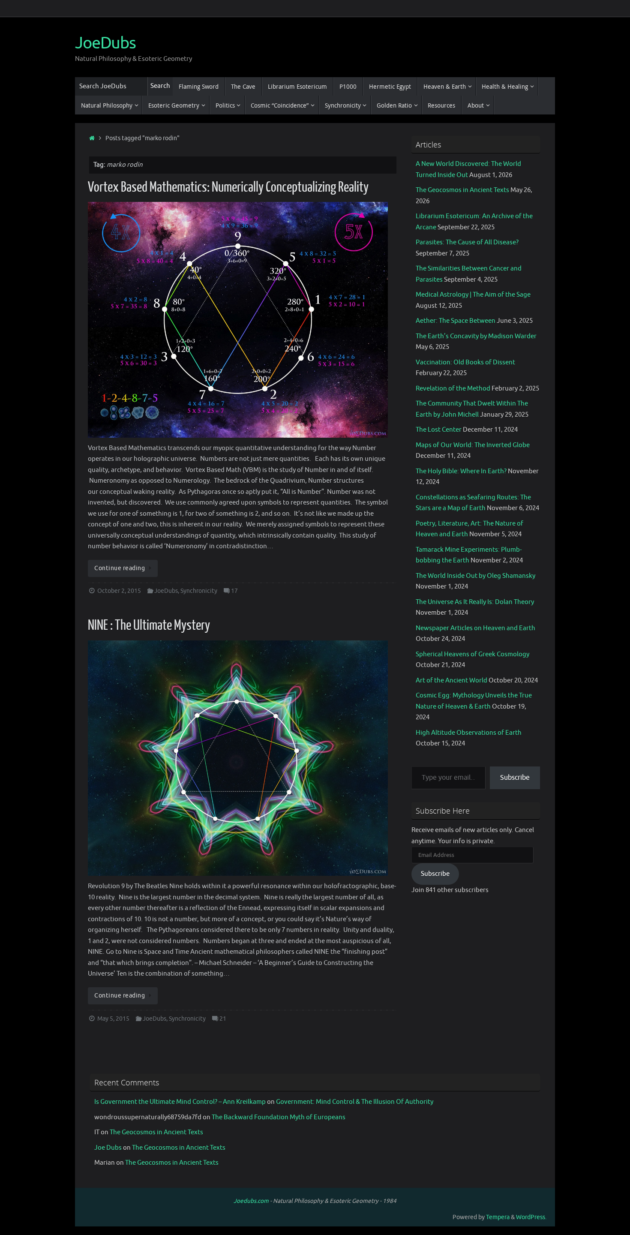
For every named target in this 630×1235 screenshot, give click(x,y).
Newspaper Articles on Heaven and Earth (475, 628)
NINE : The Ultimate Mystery (149, 625)
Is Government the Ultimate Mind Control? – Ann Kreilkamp (180, 1102)
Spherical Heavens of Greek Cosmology (472, 654)
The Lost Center (439, 430)
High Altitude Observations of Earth (469, 733)
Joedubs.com (251, 1201)
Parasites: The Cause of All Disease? (467, 242)
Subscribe (515, 777)
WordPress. (531, 1217)
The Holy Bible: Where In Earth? (461, 471)
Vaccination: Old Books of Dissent (465, 362)
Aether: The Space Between (455, 321)
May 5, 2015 (113, 1018)
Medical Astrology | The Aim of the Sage (473, 295)
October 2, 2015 (119, 591)
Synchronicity (198, 591)
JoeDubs (105, 43)
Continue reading (119, 568)
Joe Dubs (108, 1148)
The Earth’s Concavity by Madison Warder (476, 336)
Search (160, 86)
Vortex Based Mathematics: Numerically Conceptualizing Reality (228, 187)
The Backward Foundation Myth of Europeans (278, 1117)
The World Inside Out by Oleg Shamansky (475, 576)
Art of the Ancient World (451, 680)
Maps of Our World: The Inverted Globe (473, 445)
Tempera (498, 1217)
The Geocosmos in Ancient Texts (462, 190)
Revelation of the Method (453, 389)
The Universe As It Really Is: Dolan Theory (475, 602)
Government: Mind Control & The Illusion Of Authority (354, 1102)
